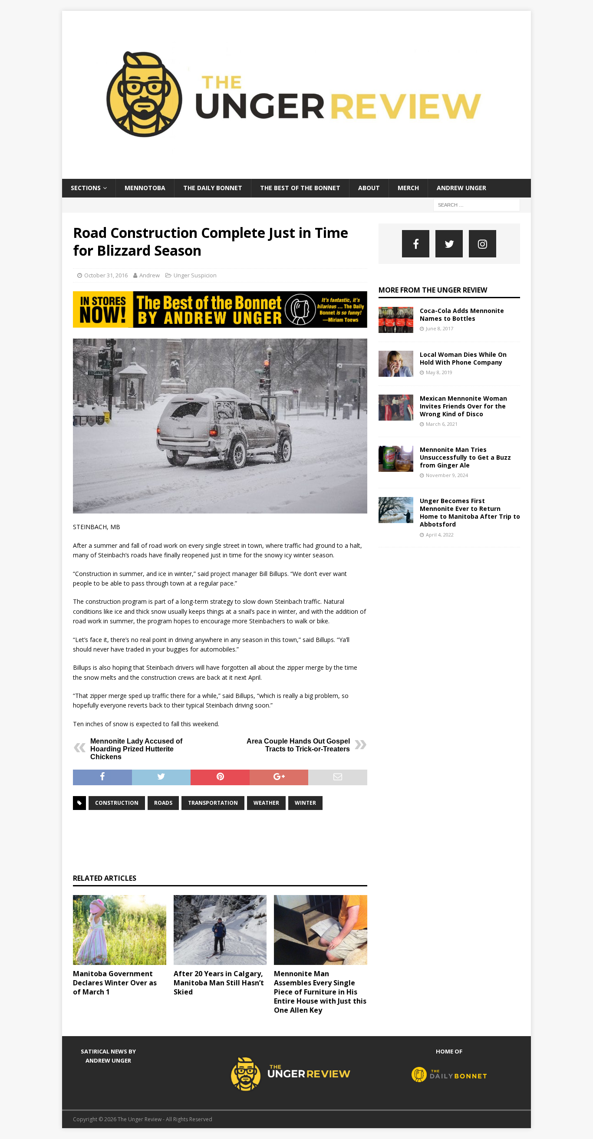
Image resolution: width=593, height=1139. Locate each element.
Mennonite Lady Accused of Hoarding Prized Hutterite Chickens (136, 748)
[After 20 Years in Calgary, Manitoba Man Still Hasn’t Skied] (220, 930)
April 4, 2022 (440, 534)
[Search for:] (476, 204)
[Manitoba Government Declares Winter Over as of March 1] (119, 930)
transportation (213, 803)
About (369, 188)
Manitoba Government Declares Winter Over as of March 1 (115, 983)
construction (116, 803)
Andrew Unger (461, 188)
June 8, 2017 (439, 328)
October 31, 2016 (106, 275)
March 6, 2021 (442, 424)
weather (266, 803)
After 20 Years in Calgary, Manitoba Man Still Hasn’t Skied (219, 983)
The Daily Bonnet (212, 188)
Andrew (149, 275)
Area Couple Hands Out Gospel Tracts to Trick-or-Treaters (298, 745)
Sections (86, 188)
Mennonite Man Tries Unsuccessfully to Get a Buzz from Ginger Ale (465, 457)
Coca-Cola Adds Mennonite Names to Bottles (462, 314)
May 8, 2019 (439, 372)
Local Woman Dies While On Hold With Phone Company (463, 358)
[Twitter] (449, 243)
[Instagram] (482, 243)
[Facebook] (415, 243)
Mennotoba (145, 188)
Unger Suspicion (195, 275)
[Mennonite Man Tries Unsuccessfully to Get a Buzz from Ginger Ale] (396, 459)
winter (305, 803)
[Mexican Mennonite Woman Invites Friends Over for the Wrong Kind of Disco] (396, 408)
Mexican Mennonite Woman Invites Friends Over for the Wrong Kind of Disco (463, 406)
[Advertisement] (231, 840)
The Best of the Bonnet (300, 188)
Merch (408, 188)
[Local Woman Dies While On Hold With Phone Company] (396, 364)
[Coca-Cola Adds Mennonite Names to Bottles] (396, 320)
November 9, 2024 (447, 475)
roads (163, 803)
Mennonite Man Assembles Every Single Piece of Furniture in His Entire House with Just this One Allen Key (320, 991)
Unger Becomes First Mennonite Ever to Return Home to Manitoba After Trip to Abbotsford (470, 513)
